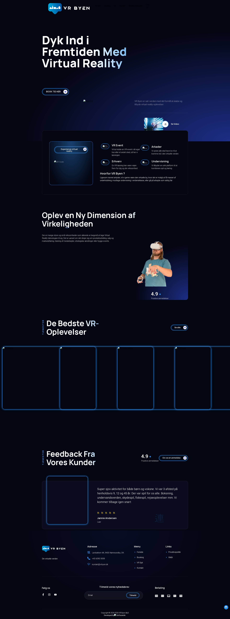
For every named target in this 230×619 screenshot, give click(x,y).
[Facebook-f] (43, 594)
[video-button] (165, 124)
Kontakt (122, 6)
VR (115, 6)
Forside (98, 6)
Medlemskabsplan (135, 6)
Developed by (109, 615)
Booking (107, 6)
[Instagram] (49, 594)
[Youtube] (55, 594)
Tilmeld (132, 595)
